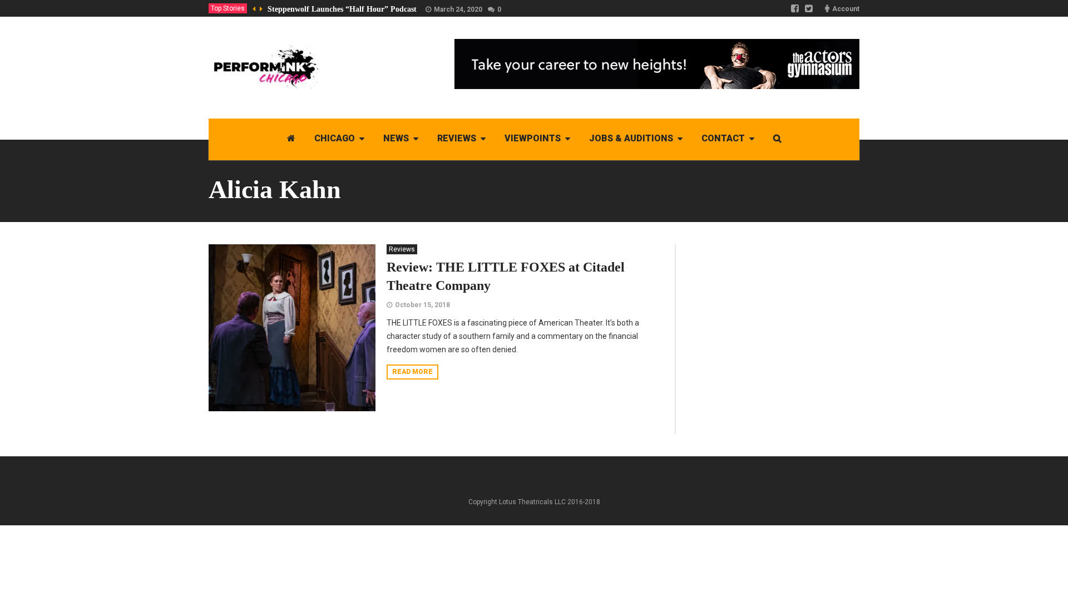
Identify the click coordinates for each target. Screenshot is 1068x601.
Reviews (402, 249)
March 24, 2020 (458, 9)
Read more (412, 372)
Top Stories (228, 8)
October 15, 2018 (422, 305)
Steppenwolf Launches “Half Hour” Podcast (342, 9)
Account (845, 9)
